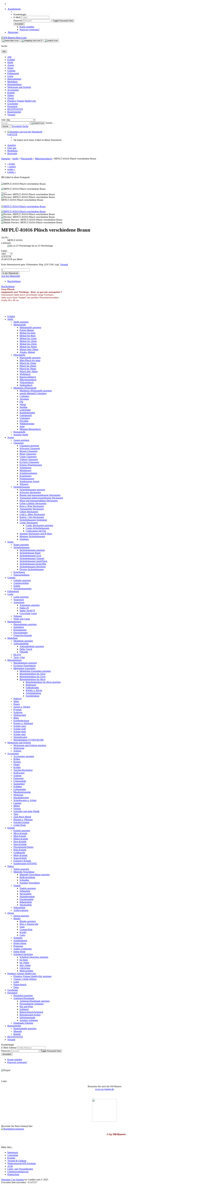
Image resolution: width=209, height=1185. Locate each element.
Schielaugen (25, 467)
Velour (23, 404)
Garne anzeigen (21, 597)
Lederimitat (25, 410)
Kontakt (11, 1158)
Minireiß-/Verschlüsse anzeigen (35, 874)
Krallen (17, 767)
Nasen (10, 68)
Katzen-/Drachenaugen (31, 465)
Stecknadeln (25, 893)
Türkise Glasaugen (29, 459)
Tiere (15, 814)
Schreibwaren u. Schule (24, 800)
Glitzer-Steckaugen (29, 511)
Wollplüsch (25, 374)
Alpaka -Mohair (27, 352)
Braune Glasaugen (28, 451)
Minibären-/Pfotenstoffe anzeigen (36, 390)
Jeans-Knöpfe (20, 858)
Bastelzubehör (14, 112)
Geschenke (12, 103)
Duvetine (24, 421)
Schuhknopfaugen (28, 473)
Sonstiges (24, 539)
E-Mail (16, 17)
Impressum (12, 1152)
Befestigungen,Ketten (30, 1014)
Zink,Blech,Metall (22, 817)
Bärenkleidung (14, 84)
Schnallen (24, 880)
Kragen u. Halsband (23, 723)
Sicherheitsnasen (21, 547)
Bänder (17, 918)
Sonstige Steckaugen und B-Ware (36, 533)
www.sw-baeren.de (104, 1089)
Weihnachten (19, 715)
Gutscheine (12, 1155)
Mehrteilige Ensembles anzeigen (35, 671)
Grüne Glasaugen (28, 456)
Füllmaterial (13, 73)
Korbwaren (18, 773)
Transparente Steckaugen (32, 509)
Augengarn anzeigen (30, 605)
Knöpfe (11, 92)
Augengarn (18, 602)
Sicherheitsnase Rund (30, 553)
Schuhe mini (19, 734)
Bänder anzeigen (28, 921)
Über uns (11, 148)
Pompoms (18, 946)
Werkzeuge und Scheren (19, 87)
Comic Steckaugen (29, 522)
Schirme (17, 775)
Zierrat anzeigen (21, 915)
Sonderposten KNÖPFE (25, 863)
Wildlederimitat (27, 423)
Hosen (16, 704)
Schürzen (17, 712)
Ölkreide (24, 652)
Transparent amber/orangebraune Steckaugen (41, 498)
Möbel (16, 806)
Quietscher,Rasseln (22, 635)
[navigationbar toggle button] (10, 40)
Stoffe (10, 62)
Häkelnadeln (26, 902)
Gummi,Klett (26, 929)
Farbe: (4, 251)
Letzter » (11, 172)
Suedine (23, 407)
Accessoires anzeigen (23, 756)
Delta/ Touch (26, 649)
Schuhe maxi (19, 726)
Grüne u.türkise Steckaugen (33, 503)
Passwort (17, 20)
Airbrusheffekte (21, 643)
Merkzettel (12, 32)
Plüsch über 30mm (29, 371)
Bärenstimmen (14, 79)
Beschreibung (14, 281)
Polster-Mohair (27, 330)
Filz (21, 401)
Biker (16, 718)
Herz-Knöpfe (19, 841)
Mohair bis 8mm (27, 335)
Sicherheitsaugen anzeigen (32, 489)
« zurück (11, 166)
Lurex (22, 935)
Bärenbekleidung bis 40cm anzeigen (43, 682)
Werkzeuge (18, 748)
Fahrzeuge (18, 778)
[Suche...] (37, 123)
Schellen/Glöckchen (23, 954)
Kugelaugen (25, 476)
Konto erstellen (27, 27)
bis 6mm (24, 959)
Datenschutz (13, 1174)
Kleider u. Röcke (34, 690)
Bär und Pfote (26, 1006)
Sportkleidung (32, 696)
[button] (2, 192)
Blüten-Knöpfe (20, 839)
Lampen (17, 803)
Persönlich (12, 106)
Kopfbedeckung (21, 720)
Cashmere (24, 396)
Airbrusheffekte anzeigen (32, 646)
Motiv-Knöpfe (20, 855)
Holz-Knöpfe (19, 850)
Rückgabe (12, 153)
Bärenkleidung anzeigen (25, 663)
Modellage (12, 81)
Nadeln (17, 885)
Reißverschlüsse (27, 877)
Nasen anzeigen (21, 544)
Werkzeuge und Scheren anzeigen (29, 745)
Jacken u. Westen (21, 707)
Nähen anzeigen (21, 869)
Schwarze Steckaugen (30, 492)
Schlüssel (24, 1009)
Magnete (17, 1031)
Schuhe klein (19, 731)
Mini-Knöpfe (19, 836)
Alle (9, 57)
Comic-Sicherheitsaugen (37, 528)
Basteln (17, 1034)
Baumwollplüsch (28, 377)
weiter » (11, 169)
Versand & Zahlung (16, 1160)
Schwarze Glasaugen (30, 448)
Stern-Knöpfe (20, 844)
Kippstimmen (19, 630)
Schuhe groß (19, 729)
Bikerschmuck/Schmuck (31, 1012)
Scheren (17, 751)
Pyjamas (17, 709)
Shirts (16, 701)
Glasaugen (18, 443)
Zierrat (10, 98)
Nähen (10, 95)
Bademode (31, 685)
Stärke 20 (24, 608)
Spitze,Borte (19, 951)
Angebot (11, 145)
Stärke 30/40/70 (27, 610)
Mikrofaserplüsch (28, 379)
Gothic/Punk (19, 825)
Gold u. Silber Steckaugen (32, 514)
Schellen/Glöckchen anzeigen (34, 957)
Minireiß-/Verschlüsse (23, 871)
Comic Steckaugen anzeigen (39, 525)
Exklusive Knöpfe (22, 860)
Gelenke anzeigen (22, 580)
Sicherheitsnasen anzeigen (32, 550)
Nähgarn (17, 616)
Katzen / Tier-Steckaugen (32, 517)
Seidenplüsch (26, 385)
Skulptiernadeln (27, 896)
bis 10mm (24, 962)
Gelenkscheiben (21, 583)
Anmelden (6, 1054)
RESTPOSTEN (15, 109)
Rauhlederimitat (27, 412)
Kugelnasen (19, 572)
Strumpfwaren (20, 737)
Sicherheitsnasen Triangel (32, 558)
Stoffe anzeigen (20, 322)
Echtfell (11, 59)
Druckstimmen (20, 632)
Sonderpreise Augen (29, 481)
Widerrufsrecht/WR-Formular (21, 1163)
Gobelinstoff (26, 415)
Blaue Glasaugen (28, 454)
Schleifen (17, 937)
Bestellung (12, 150)
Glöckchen (25, 968)
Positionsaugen (27, 478)
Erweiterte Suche (20, 126)
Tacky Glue (19, 657)
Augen (10, 65)
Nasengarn (18, 599)
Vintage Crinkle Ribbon (25, 979)
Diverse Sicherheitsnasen (32, 569)
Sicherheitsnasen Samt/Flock (33, 561)
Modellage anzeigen (23, 641)
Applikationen (20, 940)
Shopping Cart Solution (12, 1179)
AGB (10, 1166)
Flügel (16, 764)
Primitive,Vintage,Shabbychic (21, 101)
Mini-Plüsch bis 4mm (30, 360)
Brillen (16, 759)
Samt (22, 426)
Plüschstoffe (19, 355)
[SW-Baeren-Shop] (14, 37)
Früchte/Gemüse (21, 822)
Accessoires (13, 90)
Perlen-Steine (19, 943)
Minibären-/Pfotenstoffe (24, 388)
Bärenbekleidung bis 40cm (32, 679)
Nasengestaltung (21, 575)
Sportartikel (19, 784)
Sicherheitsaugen (21, 487)
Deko (16, 987)
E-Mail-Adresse (9, 1047)
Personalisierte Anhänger (32, 1003)
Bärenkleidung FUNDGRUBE (28, 740)
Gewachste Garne (28, 613)
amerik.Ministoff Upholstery (33, 393)
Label (16, 981)
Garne (10, 76)
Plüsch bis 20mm (28, 366)
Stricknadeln (26, 904)
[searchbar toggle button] (51, 40)
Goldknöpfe (19, 852)
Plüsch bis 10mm (28, 363)
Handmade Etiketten (23, 1023)
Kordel (23, 932)
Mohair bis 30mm (28, 346)
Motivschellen (26, 970)
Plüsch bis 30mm (28, 368)
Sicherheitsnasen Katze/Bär (33, 564)
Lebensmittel (19, 789)
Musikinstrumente (22, 792)
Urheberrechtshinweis (17, 1171)
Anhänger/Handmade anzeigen (35, 1001)
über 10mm (25, 965)
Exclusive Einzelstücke (24, 665)
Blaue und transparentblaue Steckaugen (39, 500)
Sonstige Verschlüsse (30, 882)
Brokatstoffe (19, 432)
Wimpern (24, 484)
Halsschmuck (19, 984)
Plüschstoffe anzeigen (30, 357)
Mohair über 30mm (29, 349)
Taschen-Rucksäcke (23, 770)
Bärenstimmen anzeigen (25, 624)
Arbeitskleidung (33, 693)
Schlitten (17, 786)
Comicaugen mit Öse (36, 531)
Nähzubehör (19, 907)
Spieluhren (18, 627)
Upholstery (25, 418)
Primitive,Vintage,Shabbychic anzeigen (32, 976)
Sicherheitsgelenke (22, 588)
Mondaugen (25, 470)
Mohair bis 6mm (27, 333)
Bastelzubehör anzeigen (24, 1028)
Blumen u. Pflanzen (23, 819)
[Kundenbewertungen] (12, 1129)
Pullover (17, 698)
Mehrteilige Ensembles (24, 668)
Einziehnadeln (26, 899)
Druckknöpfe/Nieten (23, 847)
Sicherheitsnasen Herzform (33, 566)
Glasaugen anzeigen (29, 445)
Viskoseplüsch (27, 382)
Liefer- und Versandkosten (20, 1169)
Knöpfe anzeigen (21, 830)
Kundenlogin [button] (14, 9)
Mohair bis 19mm (28, 341)
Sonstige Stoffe (20, 434)
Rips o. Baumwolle (29, 924)
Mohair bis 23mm (28, 344)
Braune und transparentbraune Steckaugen (40, 495)
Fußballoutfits (32, 687)
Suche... (50, 123)
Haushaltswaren (21, 797)
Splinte (16, 586)
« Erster (11, 164)
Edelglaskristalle (27, 1017)
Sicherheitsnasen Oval (30, 555)
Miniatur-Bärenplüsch (30, 429)
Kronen (17, 762)
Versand (11, 114)
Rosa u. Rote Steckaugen (32, 506)
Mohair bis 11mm (28, 338)
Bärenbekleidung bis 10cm (32, 674)
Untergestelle (19, 781)
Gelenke (11, 70)
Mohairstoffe (19, 324)
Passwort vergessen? (29, 29)
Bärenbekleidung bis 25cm (32, 676)
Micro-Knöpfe (20, 833)
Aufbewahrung (20, 910)
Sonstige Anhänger (29, 1020)
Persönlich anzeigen (23, 995)
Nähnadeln (25, 891)
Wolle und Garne (21, 619)
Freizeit (17, 808)
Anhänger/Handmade (23, 998)
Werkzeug (18, 795)
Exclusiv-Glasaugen (29, 462)
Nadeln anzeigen (28, 888)
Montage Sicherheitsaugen (32, 536)
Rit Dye (17, 654)
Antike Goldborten (22, 948)
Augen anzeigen (21, 440)
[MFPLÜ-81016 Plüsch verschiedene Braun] (23, 206)
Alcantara (24, 399)
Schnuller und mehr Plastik (26, 811)
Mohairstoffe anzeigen (30, 327)
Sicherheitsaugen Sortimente (33, 520)
